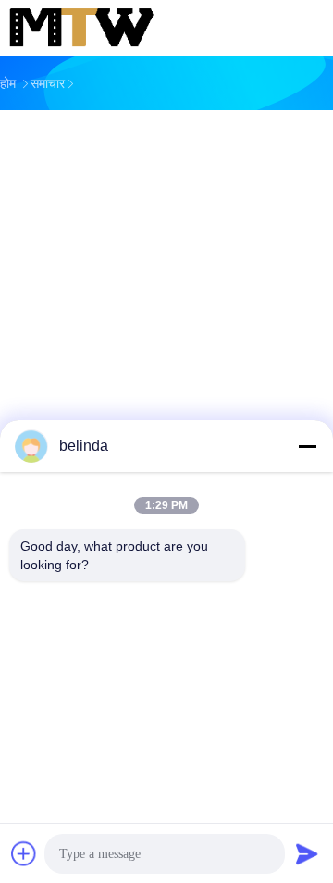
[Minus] (307, 446)
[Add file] (24, 853)
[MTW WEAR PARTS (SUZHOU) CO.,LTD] (81, 28)
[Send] (307, 853)
